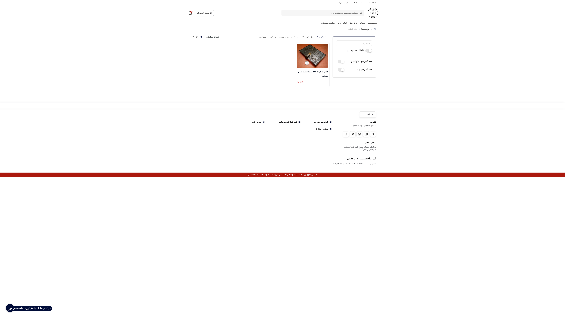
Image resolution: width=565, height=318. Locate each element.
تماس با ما (358, 2)
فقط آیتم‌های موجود (355, 50)
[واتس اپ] (359, 134)
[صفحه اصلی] (375, 29)
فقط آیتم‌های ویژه (364, 69)
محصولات (372, 23)
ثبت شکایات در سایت (288, 122)
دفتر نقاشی (352, 29)
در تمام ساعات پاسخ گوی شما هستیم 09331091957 (360, 149)
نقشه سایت (371, 2)
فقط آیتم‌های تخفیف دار (361, 61)
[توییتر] (353, 134)
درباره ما (353, 23)
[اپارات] (346, 134)
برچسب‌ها (365, 29)
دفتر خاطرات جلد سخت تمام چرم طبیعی (313, 73)
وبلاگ (362, 23)
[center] (361, 13)
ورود (207, 13)
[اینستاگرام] (366, 134)
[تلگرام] (373, 134)
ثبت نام (200, 13)
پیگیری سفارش (343, 2)
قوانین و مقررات (321, 122)
